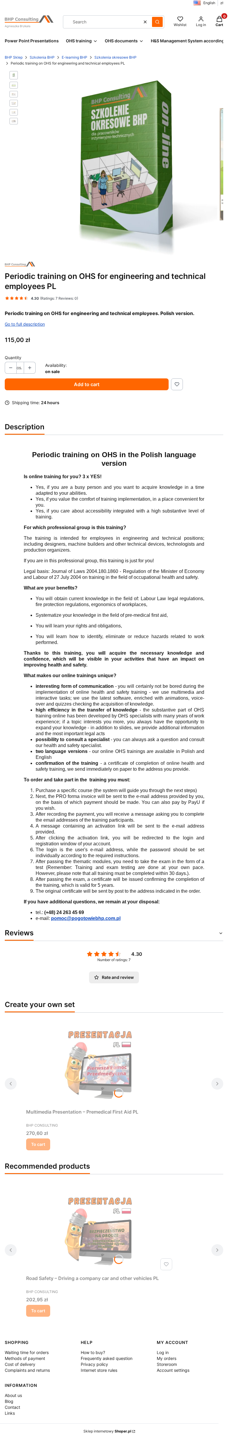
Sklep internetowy (107, 1431)
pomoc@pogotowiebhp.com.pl (86, 918)
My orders (166, 1358)
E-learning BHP (74, 57)
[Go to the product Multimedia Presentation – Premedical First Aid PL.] (100, 1061)
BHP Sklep (14, 57)
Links (10, 1413)
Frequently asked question (106, 1358)
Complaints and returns (27, 1370)
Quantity (13, 357)
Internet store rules (99, 1370)
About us (13, 1395)
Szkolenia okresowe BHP (115, 57)
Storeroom (167, 1364)
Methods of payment (25, 1358)
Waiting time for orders (27, 1352)
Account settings (173, 1370)
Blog (9, 1401)
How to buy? (93, 1352)
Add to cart (86, 384)
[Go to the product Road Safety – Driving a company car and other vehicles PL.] (100, 1228)
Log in (163, 1352)
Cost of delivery (20, 1364)
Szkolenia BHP (42, 57)
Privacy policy (94, 1364)
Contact (12, 1407)
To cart (38, 1144)
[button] (157, 22)
